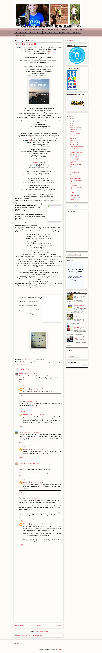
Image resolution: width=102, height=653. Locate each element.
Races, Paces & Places (38, 29)
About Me (26, 29)
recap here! (49, 51)
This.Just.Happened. (79, 305)
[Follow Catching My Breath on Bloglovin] (74, 206)
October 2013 (73, 131)
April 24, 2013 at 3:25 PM (32, 401)
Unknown (25, 389)
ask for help (22, 362)
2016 (70, 118)
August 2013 (73, 136)
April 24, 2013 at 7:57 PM (33, 463)
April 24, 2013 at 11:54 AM (30, 373)
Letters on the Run (74, 172)
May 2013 (73, 142)
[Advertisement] (38, 596)
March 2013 (73, 195)
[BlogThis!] (39, 359)
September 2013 (74, 133)
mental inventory (54, 362)
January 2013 (73, 199)
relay (31, 140)
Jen (37, 137)
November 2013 (74, 129)
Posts (70, 354)
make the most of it (43, 362)
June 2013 (73, 140)
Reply (20, 382)
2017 (70, 116)
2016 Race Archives (64, 32)
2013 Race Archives (21, 32)
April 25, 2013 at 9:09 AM (37, 449)
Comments (72, 356)
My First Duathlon (74, 148)
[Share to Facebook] (42, 359)
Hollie (31, 137)
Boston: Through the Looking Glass (75, 175)
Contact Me (76, 32)
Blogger (60, 649)
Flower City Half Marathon (76, 146)
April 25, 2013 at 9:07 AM (37, 389)
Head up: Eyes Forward (80, 294)
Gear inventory (73, 154)
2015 (70, 121)
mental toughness (20, 364)
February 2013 (74, 197)
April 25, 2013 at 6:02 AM (33, 498)
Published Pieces (66, 29)
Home (17, 29)
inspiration (35, 362)
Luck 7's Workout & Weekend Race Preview (76, 151)
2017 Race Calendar (53, 29)
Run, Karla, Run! (23, 432)
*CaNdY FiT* (22, 463)
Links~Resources (20, 35)
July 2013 (72, 138)
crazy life (28, 362)
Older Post (58, 625)
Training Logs (79, 29)
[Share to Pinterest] (43, 359)
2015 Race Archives (49, 32)
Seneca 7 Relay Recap (75, 159)
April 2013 (73, 144)
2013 (70, 125)
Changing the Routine (75, 178)
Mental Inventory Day (75, 156)
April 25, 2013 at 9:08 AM (37, 414)
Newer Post (19, 625)
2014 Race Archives (35, 32)
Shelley (21, 373)
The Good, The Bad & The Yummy (75, 184)
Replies (23, 385)
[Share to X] (40, 359)
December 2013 (74, 127)
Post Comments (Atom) (42, 631)
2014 (70, 123)
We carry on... (73, 166)
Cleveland (34, 162)
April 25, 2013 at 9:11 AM (37, 524)
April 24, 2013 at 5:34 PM (34, 432)
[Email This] (37, 359)
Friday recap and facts (75, 164)
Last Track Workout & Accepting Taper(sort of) (80, 326)
